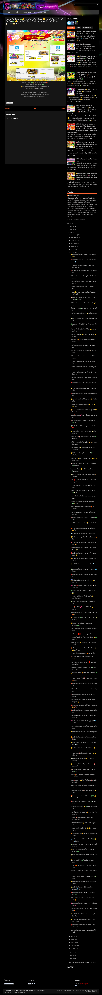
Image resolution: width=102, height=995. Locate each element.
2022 (71, 227)
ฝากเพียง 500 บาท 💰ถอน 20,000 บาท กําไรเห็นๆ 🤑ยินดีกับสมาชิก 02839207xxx (86, 91)
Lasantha (79, 990)
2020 (71, 233)
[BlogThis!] (9, 103)
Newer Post (8, 108)
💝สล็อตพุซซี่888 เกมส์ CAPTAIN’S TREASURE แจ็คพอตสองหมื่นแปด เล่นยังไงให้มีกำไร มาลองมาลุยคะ (86, 144)
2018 (71, 955)
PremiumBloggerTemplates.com (89, 990)
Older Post (62, 108)
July (72, 249)
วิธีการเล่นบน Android (40, 12)
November (74, 238)
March (73, 942)
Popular (71, 27)
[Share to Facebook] (12, 103)
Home (35, 108)
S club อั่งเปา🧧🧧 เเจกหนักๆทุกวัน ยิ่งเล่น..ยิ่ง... (84, 634)
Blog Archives (87, 27)
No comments (22, 24)
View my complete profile (76, 219)
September (74, 243)
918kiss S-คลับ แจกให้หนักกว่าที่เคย (86, 31)
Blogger (93, 962)
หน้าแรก (8, 12)
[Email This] (7, 103)
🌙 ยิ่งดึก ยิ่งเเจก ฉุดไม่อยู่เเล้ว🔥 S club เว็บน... (84, 653)
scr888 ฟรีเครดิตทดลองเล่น (83, 44)
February (73, 945)
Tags (78, 27)
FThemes (64, 990)
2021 (71, 230)
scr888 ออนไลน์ (74, 195)
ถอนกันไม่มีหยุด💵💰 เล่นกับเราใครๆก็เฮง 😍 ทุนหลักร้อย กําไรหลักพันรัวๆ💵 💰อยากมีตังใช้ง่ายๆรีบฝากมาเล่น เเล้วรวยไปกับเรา (35, 20)
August (73, 246)
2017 (71, 958)
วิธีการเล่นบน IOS (26, 12)
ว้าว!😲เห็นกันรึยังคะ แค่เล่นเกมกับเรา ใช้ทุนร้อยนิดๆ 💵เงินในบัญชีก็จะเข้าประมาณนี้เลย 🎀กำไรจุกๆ (86, 58)
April (72, 939)
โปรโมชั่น (15, 12)
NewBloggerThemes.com (91, 991)
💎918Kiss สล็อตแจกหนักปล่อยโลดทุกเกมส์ (83, 533)
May (72, 936)
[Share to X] (10, 103)
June (72, 252)
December (74, 235)
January (73, 948)
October (73, 240)
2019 (71, 952)
